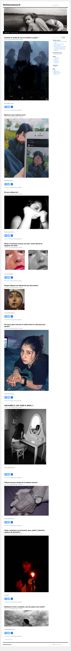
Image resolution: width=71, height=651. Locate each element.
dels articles (56, 71)
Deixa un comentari (18, 110)
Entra (55, 70)
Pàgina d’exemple (14, 32)
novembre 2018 (56, 61)
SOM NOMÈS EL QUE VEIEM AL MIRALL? (18, 405)
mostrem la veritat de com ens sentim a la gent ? (21, 38)
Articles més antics (8, 639)
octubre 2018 (56, 62)
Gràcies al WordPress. (58, 644)
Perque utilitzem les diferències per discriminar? (21, 285)
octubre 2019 (56, 60)
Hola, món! (60, 54)
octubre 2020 (56, 59)
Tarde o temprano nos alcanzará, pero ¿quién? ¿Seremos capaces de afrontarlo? (24, 531)
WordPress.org (56, 74)
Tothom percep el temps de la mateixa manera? (21, 482)
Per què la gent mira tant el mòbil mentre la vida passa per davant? (24, 325)
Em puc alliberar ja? (11, 192)
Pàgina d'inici (7, 32)
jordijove (21, 39)
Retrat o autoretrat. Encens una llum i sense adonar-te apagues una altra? (23, 244)
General (12, 110)
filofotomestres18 (11, 4)
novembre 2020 (56, 57)
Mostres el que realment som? (15, 115)
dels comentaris (57, 72)
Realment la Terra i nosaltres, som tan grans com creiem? (24, 607)
